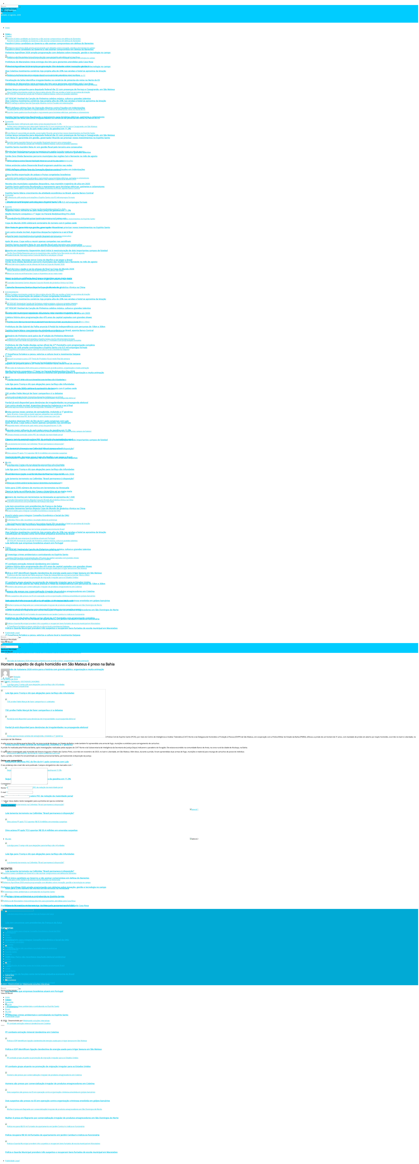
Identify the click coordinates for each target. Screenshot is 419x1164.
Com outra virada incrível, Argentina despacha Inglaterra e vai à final (39, 405)
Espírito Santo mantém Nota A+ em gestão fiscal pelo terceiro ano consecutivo (43, 244)
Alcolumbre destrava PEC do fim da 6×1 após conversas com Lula (37, 761)
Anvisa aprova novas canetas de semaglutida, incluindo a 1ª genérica (39, 411)
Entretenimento (11, 517)
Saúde (7, 968)
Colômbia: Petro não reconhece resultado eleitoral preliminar (35, 956)
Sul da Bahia (10, 971)
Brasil (7, 377)
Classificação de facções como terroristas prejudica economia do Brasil (39, 974)
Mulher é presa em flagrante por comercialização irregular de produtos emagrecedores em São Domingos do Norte (61, 1117)
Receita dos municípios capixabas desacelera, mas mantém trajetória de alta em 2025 (47, 183)
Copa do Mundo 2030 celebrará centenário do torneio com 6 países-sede (41, 223)
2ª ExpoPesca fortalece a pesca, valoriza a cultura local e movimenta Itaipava (42, 635)
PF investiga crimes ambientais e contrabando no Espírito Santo (36, 1014)
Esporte (8, 356)
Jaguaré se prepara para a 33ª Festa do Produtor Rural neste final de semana (43, 652)
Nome (4, 788)
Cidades (8, 36)
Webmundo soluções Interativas (36, 984)
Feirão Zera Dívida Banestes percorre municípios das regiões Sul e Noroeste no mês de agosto (51, 261)
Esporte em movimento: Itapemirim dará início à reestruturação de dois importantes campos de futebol (56, 250)
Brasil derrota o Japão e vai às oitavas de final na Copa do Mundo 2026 (39, 268)
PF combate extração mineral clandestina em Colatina (32, 1032)
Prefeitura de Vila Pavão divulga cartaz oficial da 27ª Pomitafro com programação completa (50, 345)
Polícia (7, 547)
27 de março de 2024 (9, 679)
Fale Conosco (10, 980)
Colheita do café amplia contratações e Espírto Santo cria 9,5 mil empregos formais (46, 347)
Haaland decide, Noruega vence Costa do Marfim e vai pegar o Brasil (38, 259)
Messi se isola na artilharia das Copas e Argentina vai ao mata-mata (38, 278)
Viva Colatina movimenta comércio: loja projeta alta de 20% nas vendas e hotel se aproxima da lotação (55, 100)
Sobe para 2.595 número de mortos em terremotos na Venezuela (37, 487)
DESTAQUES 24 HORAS (30, 681)
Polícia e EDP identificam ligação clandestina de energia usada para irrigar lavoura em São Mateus (53, 1049)
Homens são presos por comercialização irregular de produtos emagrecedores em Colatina (49, 1083)
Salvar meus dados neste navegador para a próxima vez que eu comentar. (33, 801)
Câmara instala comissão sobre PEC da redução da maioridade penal (39, 796)
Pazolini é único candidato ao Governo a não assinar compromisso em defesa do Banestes (49, 49)
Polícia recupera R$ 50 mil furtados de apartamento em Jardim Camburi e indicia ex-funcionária (52, 1134)
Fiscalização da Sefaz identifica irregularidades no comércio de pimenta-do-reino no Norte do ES (52, 80)
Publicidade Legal (12, 1161)
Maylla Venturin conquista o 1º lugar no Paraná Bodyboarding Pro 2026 (40, 213)
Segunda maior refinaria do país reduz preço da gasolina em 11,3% (38, 128)
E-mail (4, 792)
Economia (9, 195)
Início (7, 27)
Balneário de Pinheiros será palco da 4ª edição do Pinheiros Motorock (39, 335)
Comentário (6, 784)
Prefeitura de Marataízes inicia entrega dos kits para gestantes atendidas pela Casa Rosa (49, 61)
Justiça (8, 959)
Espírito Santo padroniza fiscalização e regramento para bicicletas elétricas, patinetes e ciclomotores (54, 186)
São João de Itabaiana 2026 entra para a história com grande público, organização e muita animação (54, 669)
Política (8, 966)
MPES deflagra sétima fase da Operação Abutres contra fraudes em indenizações (45, 107)
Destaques (15, 681)
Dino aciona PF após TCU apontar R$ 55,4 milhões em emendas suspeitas (41, 830)
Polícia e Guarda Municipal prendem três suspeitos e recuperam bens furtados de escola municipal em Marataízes (61, 1152)
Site (2, 796)
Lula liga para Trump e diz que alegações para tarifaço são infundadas (39, 853)
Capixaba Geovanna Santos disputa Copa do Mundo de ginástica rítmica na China (45, 508)
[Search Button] (20, 637)
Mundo (8, 839)
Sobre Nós (9, 3)
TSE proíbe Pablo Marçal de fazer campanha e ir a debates (34, 393)
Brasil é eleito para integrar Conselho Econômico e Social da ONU (37, 939)
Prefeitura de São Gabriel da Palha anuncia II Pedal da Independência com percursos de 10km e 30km (55, 583)
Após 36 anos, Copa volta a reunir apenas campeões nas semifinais (38, 422)
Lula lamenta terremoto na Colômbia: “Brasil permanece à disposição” (39, 813)
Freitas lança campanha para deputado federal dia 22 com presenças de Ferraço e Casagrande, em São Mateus (60, 135)
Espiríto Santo (11, 952)
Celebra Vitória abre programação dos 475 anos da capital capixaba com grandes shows (48, 566)
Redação (16, 677)
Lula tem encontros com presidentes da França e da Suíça (33, 922)
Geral (7, 956)
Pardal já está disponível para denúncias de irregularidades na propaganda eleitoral (46, 402)
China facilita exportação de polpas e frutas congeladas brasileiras (38, 296)
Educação (9, 947)
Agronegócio (10, 932)
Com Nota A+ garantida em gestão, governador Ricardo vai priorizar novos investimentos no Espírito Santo (57, 137)
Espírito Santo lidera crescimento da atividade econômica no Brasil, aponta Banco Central (49, 193)
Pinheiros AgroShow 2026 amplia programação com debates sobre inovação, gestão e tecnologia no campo (57, 52)
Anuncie (8, 977)
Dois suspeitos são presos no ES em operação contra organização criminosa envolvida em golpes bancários (57, 1100)
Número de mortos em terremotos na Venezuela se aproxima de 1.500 (40, 497)
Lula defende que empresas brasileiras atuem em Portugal (34, 991)
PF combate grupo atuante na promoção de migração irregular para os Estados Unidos (48, 1066)
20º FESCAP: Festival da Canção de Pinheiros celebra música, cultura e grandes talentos (48, 98)
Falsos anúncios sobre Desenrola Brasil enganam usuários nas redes (38, 165)
